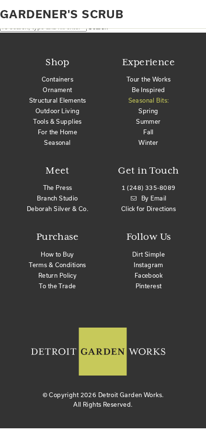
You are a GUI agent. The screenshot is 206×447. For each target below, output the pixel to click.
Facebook (148, 275)
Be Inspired (148, 89)
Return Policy (57, 275)
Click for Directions (148, 208)
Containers (57, 79)
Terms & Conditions (57, 264)
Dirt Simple (148, 254)
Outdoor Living (57, 110)
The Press (57, 187)
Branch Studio (57, 198)
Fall (148, 132)
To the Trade (57, 285)
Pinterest (149, 285)
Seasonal (57, 142)
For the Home (57, 132)
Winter (148, 142)
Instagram (148, 264)
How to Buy (57, 254)
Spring (148, 110)
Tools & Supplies (57, 121)
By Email (153, 198)
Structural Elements (57, 100)
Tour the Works (148, 79)
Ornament (57, 89)
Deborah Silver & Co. (57, 208)
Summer (148, 121)
